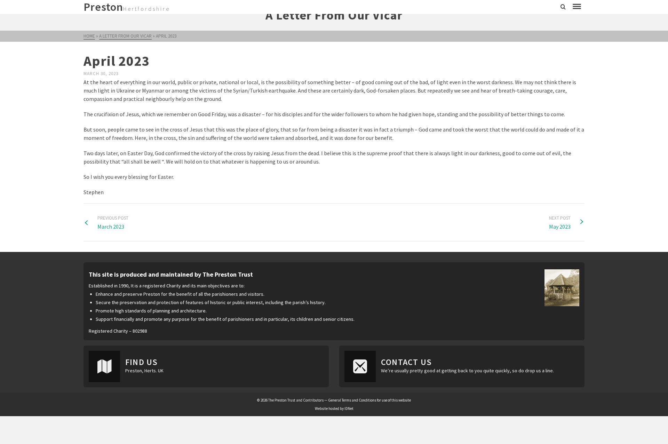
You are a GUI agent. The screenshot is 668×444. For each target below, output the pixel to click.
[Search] (563, 7)
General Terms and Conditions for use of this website (369, 400)
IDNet (348, 408)
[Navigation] (576, 7)
